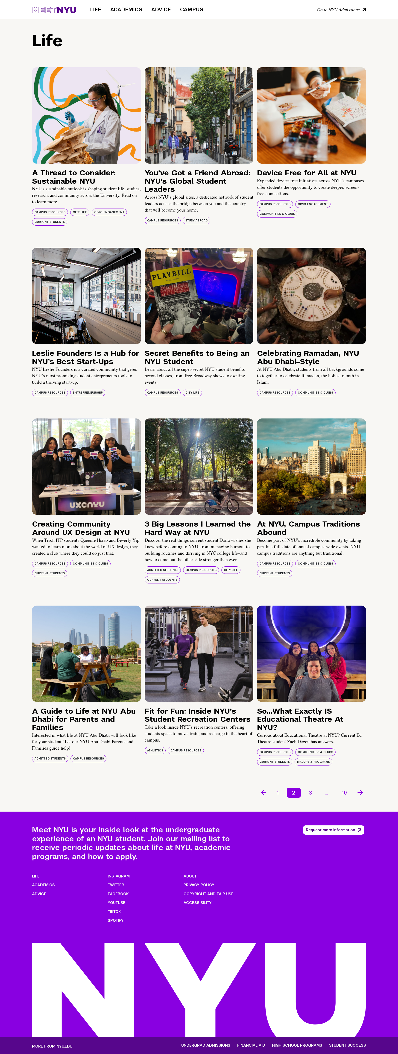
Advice (161, 9)
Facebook (118, 894)
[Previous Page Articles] (263, 792)
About (190, 876)
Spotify (116, 920)
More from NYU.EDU (52, 1046)
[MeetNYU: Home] (54, 9)
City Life (80, 212)
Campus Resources (50, 212)
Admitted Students (162, 570)
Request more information (330, 829)
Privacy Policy (199, 885)
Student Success (347, 1045)
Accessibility (198, 902)
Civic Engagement (109, 212)
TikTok (114, 911)
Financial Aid (251, 1045)
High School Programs (297, 1045)
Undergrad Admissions (205, 1045)
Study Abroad (196, 220)
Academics (126, 9)
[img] (86, 115)
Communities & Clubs (277, 214)
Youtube (116, 902)
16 (344, 792)
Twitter (116, 885)
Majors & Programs (313, 762)
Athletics (155, 750)
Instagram (119, 876)
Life (95, 9)
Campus (191, 9)
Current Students (50, 222)
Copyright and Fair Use (209, 894)
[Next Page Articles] (360, 792)
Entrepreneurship (88, 393)
